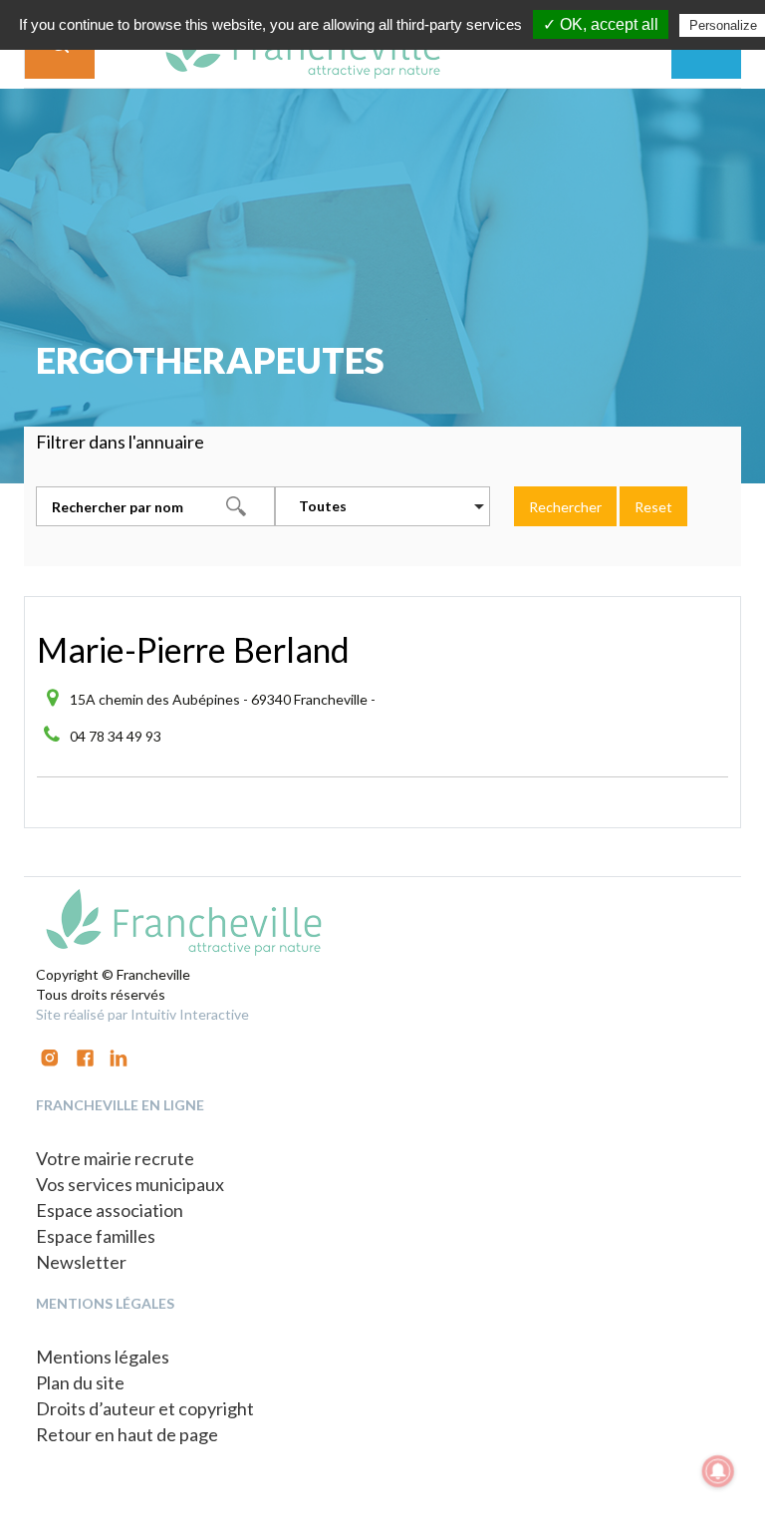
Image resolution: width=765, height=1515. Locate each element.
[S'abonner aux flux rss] (85, 1056)
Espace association (109, 1210)
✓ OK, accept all (600, 24)
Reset (653, 506)
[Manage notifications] (718, 1471)
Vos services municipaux (130, 1184)
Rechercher (565, 506)
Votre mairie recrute (115, 1158)
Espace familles (95, 1236)
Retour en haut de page (127, 1434)
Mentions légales (102, 1356)
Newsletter (81, 1262)
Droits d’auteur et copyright (145, 1408)
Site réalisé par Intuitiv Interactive (142, 1014)
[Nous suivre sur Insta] (50, 1056)
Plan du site (80, 1382)
